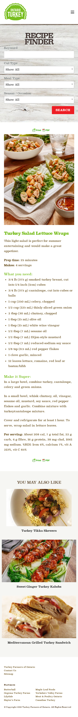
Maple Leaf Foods (45, 689)
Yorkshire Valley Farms (49, 693)
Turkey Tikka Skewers (39, 531)
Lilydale (8, 696)
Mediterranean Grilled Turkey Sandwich (39, 643)
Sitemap (8, 674)
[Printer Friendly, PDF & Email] (41, 131)
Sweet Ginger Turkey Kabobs (39, 587)
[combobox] (39, 69)
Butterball (9, 689)
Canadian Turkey (45, 700)
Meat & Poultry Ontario (49, 696)
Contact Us (10, 670)
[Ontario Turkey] (15, 19)
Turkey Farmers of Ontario (19, 667)
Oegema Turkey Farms (17, 693)
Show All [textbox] (12, 70)
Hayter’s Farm (12, 700)
